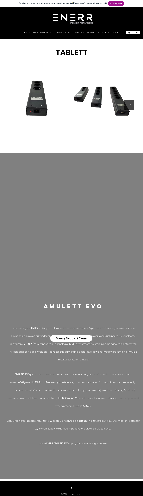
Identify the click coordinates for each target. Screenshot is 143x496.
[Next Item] (129, 105)
